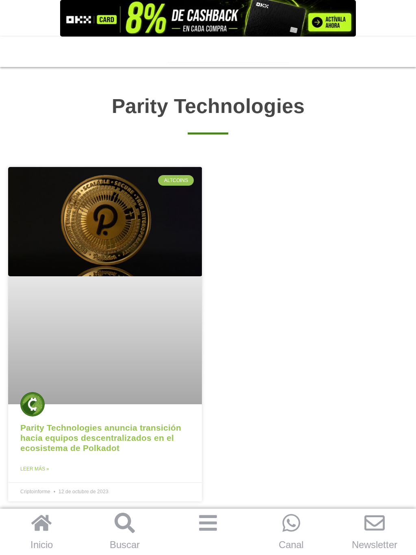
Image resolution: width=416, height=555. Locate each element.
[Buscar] (125, 523)
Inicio (41, 544)
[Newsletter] (374, 523)
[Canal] (291, 523)
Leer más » (34, 469)
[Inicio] (41, 523)
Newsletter (374, 544)
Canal (291, 544)
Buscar (125, 544)
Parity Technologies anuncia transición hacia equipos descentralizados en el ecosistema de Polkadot (100, 438)
